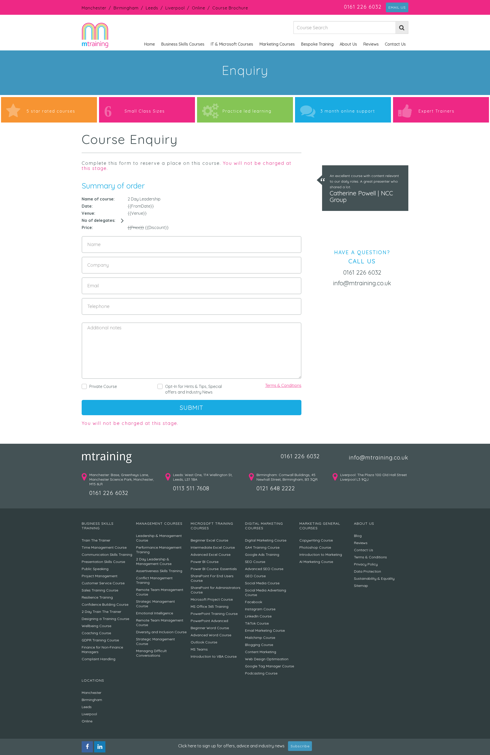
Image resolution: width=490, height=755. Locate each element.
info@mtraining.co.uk (362, 283)
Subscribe (300, 746)
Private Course (103, 386)
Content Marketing (260, 652)
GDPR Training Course (100, 640)
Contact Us (395, 44)
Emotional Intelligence (154, 613)
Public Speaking (95, 569)
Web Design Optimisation (266, 659)
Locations (93, 680)
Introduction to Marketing (320, 554)
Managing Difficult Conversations (151, 653)
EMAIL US (397, 7)
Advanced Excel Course (210, 554)
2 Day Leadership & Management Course (154, 561)
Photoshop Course (315, 547)
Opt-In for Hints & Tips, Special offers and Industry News (193, 389)
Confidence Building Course (105, 604)
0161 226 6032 (363, 7)
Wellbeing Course (96, 626)
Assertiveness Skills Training (159, 571)
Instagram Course (260, 609)
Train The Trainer (96, 540)
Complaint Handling (98, 659)
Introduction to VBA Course (214, 656)
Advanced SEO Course (264, 569)
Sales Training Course (100, 590)
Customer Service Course (103, 583)
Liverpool (175, 7)
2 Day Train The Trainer (101, 611)
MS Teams (199, 649)
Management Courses (159, 523)
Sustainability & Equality (374, 578)
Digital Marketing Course (265, 540)
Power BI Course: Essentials (214, 569)
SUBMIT (191, 407)
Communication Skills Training (107, 554)
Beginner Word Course (210, 628)
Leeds (152, 7)
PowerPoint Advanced (209, 620)
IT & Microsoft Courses (232, 44)
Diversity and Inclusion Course (161, 632)
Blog (358, 535)
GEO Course (255, 576)
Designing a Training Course (105, 618)
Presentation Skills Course (103, 561)
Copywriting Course (316, 540)
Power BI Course (204, 561)
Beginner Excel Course (209, 540)
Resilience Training (97, 597)
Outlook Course (204, 642)
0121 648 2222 (275, 488)
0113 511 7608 (191, 488)
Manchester (94, 7)
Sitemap (361, 585)
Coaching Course (96, 633)
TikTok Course (257, 623)
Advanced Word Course (211, 635)
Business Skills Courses (182, 44)
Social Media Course (262, 583)
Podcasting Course (261, 673)
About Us (348, 44)
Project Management (99, 576)
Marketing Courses (277, 44)
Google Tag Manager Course (269, 666)
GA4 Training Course (262, 547)
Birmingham (126, 7)
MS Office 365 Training (209, 606)
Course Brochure (230, 7)
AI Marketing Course (316, 561)
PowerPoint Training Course (214, 613)
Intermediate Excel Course (213, 547)
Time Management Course (104, 547)
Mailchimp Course (260, 637)
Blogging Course (259, 644)
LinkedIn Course (258, 616)
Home (149, 44)
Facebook (253, 602)
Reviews (371, 44)
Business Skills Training (98, 525)
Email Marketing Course (265, 630)
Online (198, 7)
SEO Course (255, 561)
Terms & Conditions (283, 385)
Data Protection (367, 571)
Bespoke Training (317, 44)
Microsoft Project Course (212, 599)
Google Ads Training (262, 554)
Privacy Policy (366, 564)
